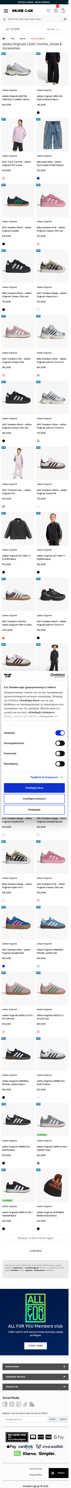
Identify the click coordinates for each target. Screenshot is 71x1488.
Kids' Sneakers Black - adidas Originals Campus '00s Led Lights (17, 428)
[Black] (38, 113)
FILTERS (14, 29)
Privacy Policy (35, 1475)
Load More (35, 1250)
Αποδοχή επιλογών (34, 798)
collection (17, 1268)
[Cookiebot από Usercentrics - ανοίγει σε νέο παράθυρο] (50, 675)
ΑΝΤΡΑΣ (52, 1419)
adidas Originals (38, 38)
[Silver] (38, 375)
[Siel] (38, 966)
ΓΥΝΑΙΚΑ (63, 1419)
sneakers (15, 1270)
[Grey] (38, 1163)
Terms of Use (35, 1469)
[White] (3, 113)
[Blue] (38, 178)
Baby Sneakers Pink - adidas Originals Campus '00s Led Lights (51, 231)
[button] (4, 19)
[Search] (65, 19)
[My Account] (55, 10)
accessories (39, 1270)
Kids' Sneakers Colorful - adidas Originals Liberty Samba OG (17, 624)
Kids (13, 38)
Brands (23, 38)
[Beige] (38, 310)
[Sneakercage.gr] (22, 10)
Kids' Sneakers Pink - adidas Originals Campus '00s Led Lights (51, 887)
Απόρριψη (34, 809)
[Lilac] (3, 507)
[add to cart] (62, 10)
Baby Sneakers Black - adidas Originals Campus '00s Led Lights (17, 296)
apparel (28, 1270)
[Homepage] (3, 38)
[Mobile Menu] (5, 10)
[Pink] (3, 178)
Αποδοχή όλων (34, 787)
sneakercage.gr (32, 1268)
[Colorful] (3, 638)
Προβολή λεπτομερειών (44, 777)
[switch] (60, 743)
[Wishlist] (48, 10)
